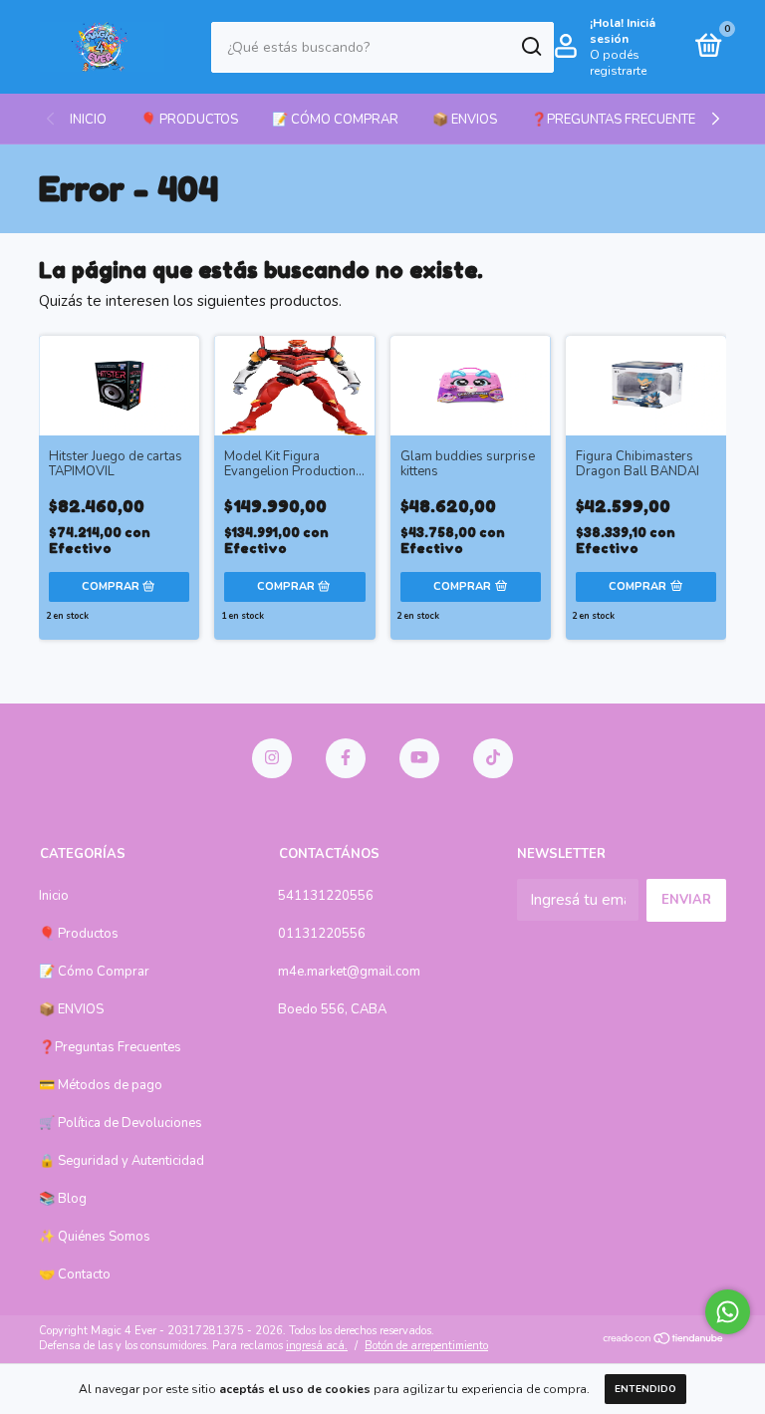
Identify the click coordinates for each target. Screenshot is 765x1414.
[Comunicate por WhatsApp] (727, 1311)
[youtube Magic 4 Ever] (419, 758)
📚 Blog (63, 1199)
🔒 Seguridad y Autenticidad (121, 1161)
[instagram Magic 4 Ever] (272, 758)
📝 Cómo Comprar (335, 120)
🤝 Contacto (75, 1274)
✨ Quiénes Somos (94, 1237)
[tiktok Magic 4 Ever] (493, 758)
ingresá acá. (317, 1345)
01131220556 (322, 934)
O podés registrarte (618, 63)
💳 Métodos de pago (100, 1085)
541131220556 (326, 896)
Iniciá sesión (622, 31)
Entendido (645, 1389)
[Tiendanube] (664, 1340)
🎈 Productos (189, 120)
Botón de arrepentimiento (426, 1345)
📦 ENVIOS (464, 120)
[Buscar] (530, 47)
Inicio (88, 120)
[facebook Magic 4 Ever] (346, 758)
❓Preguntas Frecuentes (617, 120)
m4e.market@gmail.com (349, 972)
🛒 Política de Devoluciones (120, 1123)
